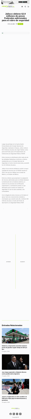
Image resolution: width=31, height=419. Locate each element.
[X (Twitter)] (14, 414)
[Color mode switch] (22, 6)
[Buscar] (25, 6)
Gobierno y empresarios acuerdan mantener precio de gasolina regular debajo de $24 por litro (14, 347)
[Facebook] (11, 414)
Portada (20, 23)
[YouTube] (20, 414)
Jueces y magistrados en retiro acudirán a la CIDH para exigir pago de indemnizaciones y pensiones (14, 398)
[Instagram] (17, 414)
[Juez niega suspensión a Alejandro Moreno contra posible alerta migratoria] (15, 362)
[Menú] (28, 6)
